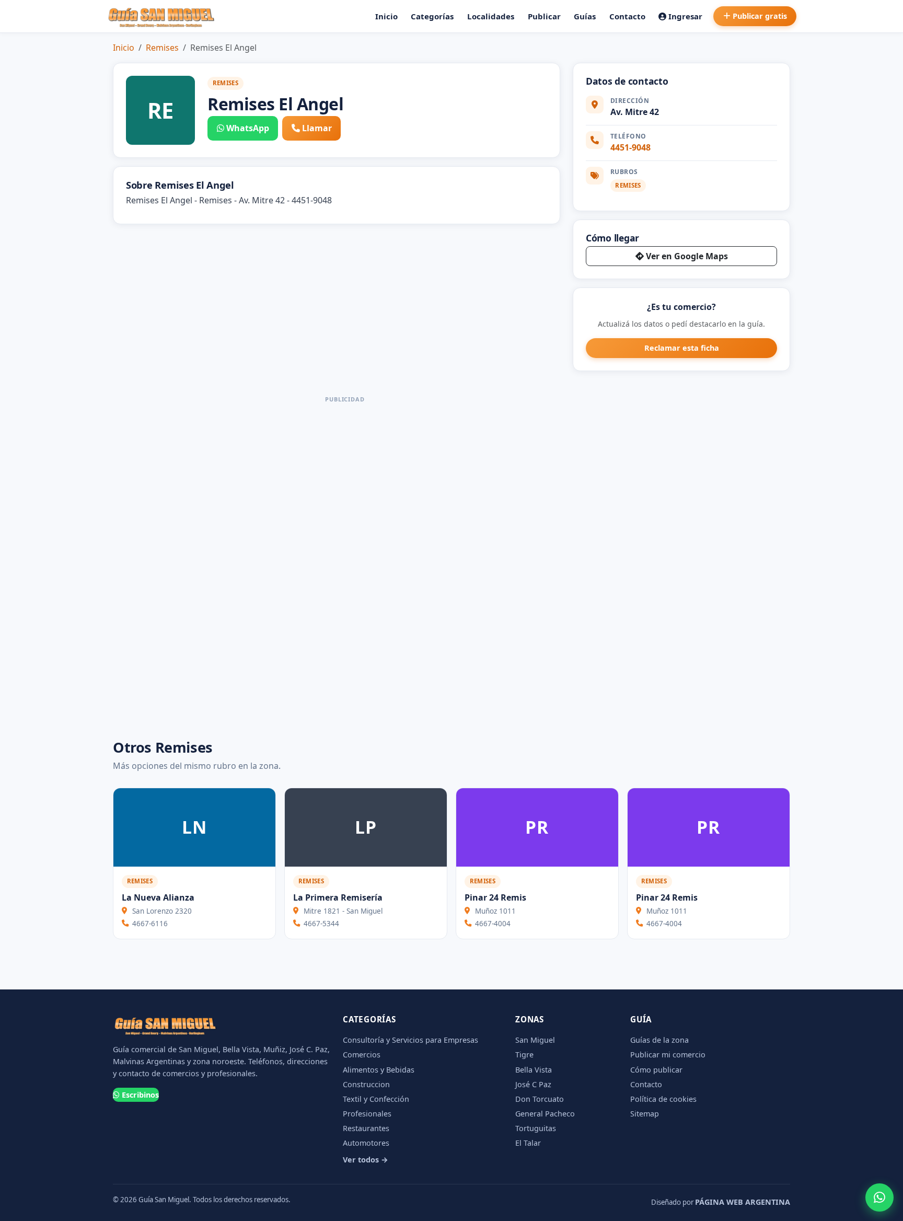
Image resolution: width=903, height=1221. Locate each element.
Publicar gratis (760, 16)
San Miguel (535, 1040)
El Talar (528, 1143)
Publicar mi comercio (667, 1054)
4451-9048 (630, 147)
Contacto (627, 16)
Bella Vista (533, 1070)
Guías (585, 16)
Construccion (366, 1084)
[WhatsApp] (879, 1197)
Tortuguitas (535, 1128)
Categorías (432, 16)
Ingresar (685, 16)
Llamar (317, 128)
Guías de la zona (659, 1040)
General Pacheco (545, 1114)
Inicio (386, 16)
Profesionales (367, 1114)
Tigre (524, 1054)
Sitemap (644, 1114)
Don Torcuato (539, 1099)
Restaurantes (366, 1128)
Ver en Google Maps (687, 256)
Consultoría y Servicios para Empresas (410, 1040)
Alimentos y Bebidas (378, 1070)
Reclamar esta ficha (681, 348)
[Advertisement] (344, 563)
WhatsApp (247, 128)
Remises (162, 47)
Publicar (544, 16)
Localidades (490, 16)
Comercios (361, 1054)
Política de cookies (663, 1099)
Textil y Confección (376, 1099)
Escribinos (140, 1095)
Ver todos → (365, 1160)
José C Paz (533, 1084)
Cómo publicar (656, 1070)
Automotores (366, 1143)
